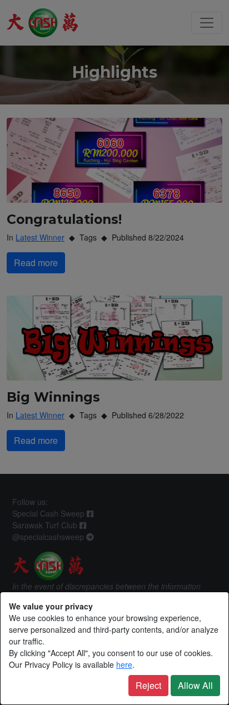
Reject (148, 685)
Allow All (195, 685)
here (124, 664)
